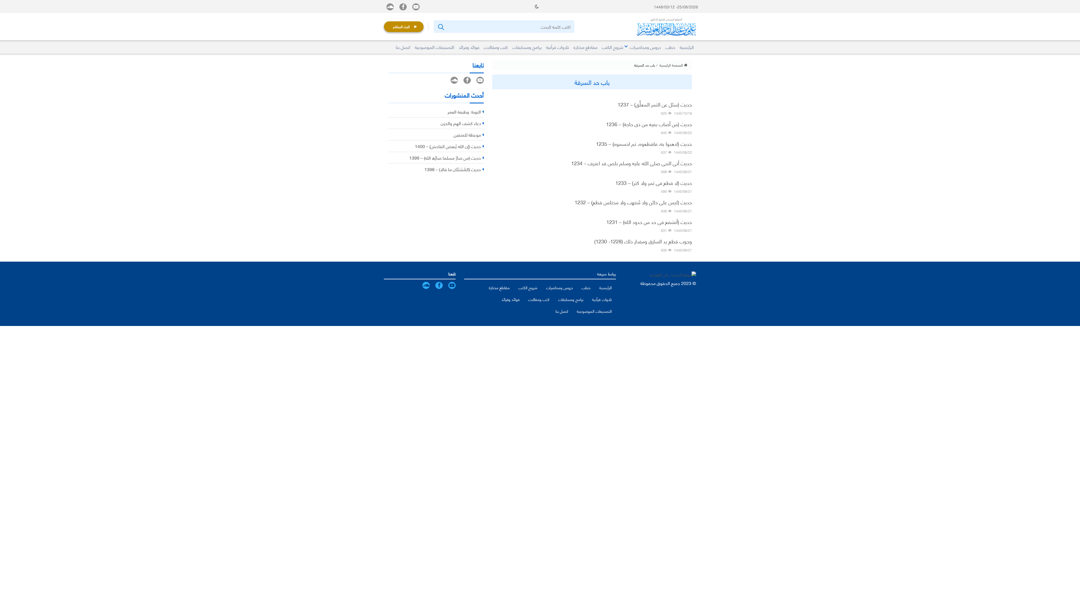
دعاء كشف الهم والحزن (461, 123)
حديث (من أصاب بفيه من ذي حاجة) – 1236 (649, 124)
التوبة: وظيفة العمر (464, 111)
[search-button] (440, 26)
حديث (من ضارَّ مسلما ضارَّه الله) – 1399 (445, 157)
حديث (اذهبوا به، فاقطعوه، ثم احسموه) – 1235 (644, 143)
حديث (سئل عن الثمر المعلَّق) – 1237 (655, 104)
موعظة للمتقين (467, 134)
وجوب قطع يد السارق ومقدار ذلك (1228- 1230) (643, 241)
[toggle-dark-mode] (536, 6)
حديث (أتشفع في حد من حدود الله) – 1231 (649, 222)
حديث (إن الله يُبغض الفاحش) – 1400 (448, 146)
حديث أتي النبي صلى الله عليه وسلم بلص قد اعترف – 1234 (631, 163)
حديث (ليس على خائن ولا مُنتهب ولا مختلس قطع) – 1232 (633, 202)
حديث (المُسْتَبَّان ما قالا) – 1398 (452, 169)
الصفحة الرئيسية (672, 65)
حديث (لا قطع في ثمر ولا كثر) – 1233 (653, 182)
